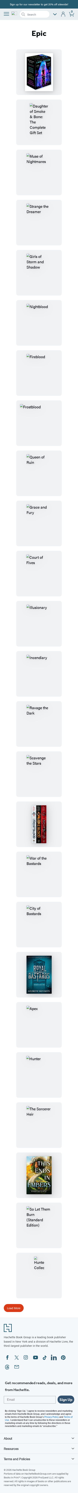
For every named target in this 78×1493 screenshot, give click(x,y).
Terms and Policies (17, 1459)
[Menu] (6, 14)
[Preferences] (55, 14)
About (8, 1438)
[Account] (63, 14)
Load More (13, 1308)
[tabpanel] (39, 680)
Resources (11, 1448)
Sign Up (65, 1399)
